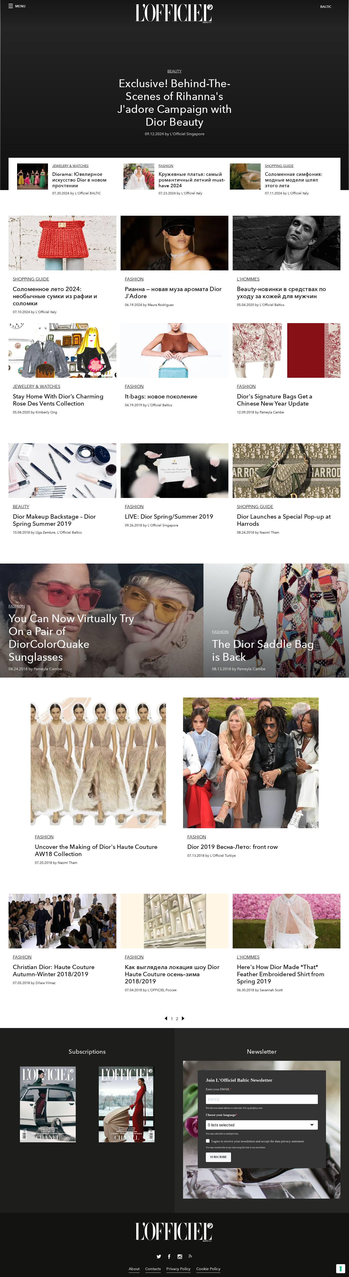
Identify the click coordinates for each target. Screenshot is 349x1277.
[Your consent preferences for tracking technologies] (340, 1268)
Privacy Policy (178, 1269)
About (134, 1269)
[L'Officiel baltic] (174, 13)
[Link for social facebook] (169, 1257)
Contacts (153, 1269)
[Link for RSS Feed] (190, 1257)
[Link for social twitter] (158, 1257)
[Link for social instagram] (179, 1257)
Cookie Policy (208, 1269)
